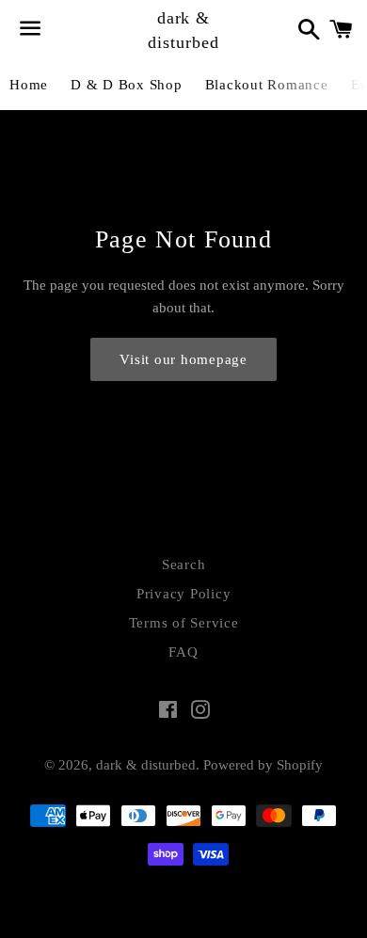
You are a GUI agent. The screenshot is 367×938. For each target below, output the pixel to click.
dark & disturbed (183, 29)
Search (184, 564)
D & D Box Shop (127, 84)
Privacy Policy (183, 593)
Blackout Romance (266, 84)
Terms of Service (184, 622)
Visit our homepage (183, 359)
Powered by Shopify (263, 764)
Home (28, 84)
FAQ (183, 652)
